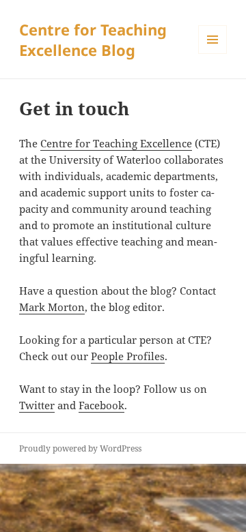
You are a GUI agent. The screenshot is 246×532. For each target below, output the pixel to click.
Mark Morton (52, 307)
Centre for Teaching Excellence (116, 143)
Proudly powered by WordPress (80, 448)
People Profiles (128, 356)
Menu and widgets (213, 53)
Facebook (101, 405)
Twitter (37, 405)
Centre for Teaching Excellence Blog (93, 39)
